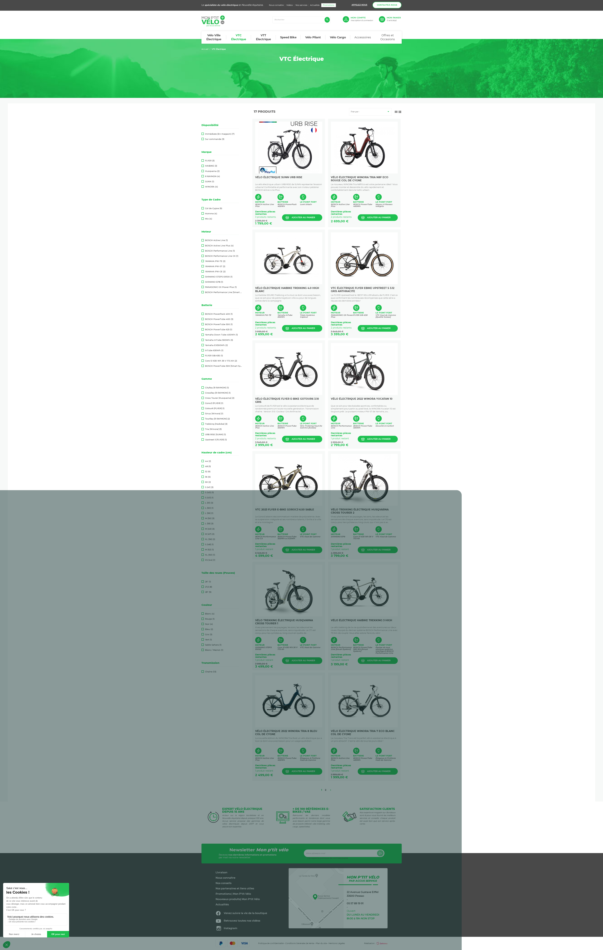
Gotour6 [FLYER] (214, 408)
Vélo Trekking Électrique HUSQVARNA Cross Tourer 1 (284, 622)
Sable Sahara (213, 645)
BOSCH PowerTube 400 (219, 319)
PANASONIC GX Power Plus (221, 287)
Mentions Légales (337, 943)
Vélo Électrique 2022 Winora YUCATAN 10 (361, 398)
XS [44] (210, 560)
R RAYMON (212, 176)
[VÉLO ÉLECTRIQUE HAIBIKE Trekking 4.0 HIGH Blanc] (288, 258)
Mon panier (394, 18)
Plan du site (321, 943)
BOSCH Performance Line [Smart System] (224, 292)
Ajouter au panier (303, 217)
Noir (209, 624)
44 (208, 461)
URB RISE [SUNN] (215, 434)
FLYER (210, 161)
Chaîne (210, 672)
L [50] (209, 508)
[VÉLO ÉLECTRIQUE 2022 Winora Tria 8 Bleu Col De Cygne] (288, 701)
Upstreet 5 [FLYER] (216, 440)
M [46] (210, 529)
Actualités (315, 5)
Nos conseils (223, 883)
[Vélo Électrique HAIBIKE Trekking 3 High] (364, 590)
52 (207, 472)
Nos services (301, 5)
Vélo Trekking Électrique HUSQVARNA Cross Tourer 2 (360, 511)
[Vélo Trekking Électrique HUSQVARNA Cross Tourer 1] (288, 590)
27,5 (208, 587)
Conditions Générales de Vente (299, 943)
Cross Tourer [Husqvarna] (219, 398)
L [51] (209, 503)
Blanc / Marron (214, 650)
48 (208, 466)
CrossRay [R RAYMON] (218, 393)
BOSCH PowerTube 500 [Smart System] (224, 366)
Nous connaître (276, 5)
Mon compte (358, 18)
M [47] (209, 534)
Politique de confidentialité (271, 943)
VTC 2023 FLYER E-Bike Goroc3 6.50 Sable (284, 509)
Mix (208, 219)
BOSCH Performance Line (220, 251)
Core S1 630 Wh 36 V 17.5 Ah (221, 361)
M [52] (209, 550)
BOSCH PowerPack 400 (219, 314)
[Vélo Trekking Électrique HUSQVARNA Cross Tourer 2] (364, 480)
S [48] (209, 544)
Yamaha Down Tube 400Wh (221, 335)
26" (208, 582)
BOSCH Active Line (216, 240)
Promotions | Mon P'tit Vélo (233, 894)
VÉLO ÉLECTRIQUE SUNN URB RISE (278, 177)
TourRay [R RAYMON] (217, 419)
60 (208, 482)
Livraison (221, 872)
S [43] (209, 498)
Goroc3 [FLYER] (214, 403)
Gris (208, 634)
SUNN (209, 182)
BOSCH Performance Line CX (221, 256)
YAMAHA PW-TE (215, 261)
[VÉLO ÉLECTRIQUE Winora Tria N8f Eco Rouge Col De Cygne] (364, 147)
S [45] (209, 492)
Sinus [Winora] (214, 414)
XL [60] (210, 555)
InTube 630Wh (214, 350)
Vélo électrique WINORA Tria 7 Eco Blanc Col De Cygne (363, 733)
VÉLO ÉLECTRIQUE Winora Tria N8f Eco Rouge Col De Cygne (359, 179)
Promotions (328, 5)
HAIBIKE (211, 166)
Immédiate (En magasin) (219, 134)
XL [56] (210, 539)
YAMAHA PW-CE (215, 272)
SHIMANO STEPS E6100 (218, 277)
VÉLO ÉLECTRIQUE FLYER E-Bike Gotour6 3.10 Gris (287, 400)
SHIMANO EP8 (214, 282)
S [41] (209, 487)
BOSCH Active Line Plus (219, 246)
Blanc (209, 614)
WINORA (211, 187)
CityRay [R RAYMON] (217, 388)
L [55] (209, 524)
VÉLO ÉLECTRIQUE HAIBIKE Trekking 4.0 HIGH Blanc (287, 290)
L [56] (209, 513)
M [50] (209, 518)
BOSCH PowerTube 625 (218, 330)
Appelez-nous (359, 5)
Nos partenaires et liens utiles (235, 888)
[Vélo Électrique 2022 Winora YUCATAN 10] (364, 369)
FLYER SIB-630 (214, 356)
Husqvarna (212, 171)
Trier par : (370, 111)
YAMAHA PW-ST (215, 266)
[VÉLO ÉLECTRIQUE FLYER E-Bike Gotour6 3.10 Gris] (288, 369)
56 (208, 477)
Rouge (210, 619)
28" (208, 592)
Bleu (209, 629)
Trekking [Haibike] (216, 424)
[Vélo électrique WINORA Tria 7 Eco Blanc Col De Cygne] (364, 701)
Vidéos (289, 5)
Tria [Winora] (213, 429)
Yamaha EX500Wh (216, 345)
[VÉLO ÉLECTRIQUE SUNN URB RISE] (288, 147)
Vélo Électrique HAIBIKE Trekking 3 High (361, 620)
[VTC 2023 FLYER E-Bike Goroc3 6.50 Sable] (288, 480)
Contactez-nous (387, 5)
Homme (211, 214)
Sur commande (214, 139)
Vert (208, 640)
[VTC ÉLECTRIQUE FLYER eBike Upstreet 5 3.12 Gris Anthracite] (364, 258)
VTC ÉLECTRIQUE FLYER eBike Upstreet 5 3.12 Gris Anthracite (362, 290)
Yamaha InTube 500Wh (219, 340)
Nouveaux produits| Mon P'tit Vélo (238, 899)
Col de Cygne (213, 208)
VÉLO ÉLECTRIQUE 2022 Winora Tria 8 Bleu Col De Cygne (286, 733)
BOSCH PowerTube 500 (219, 324)
